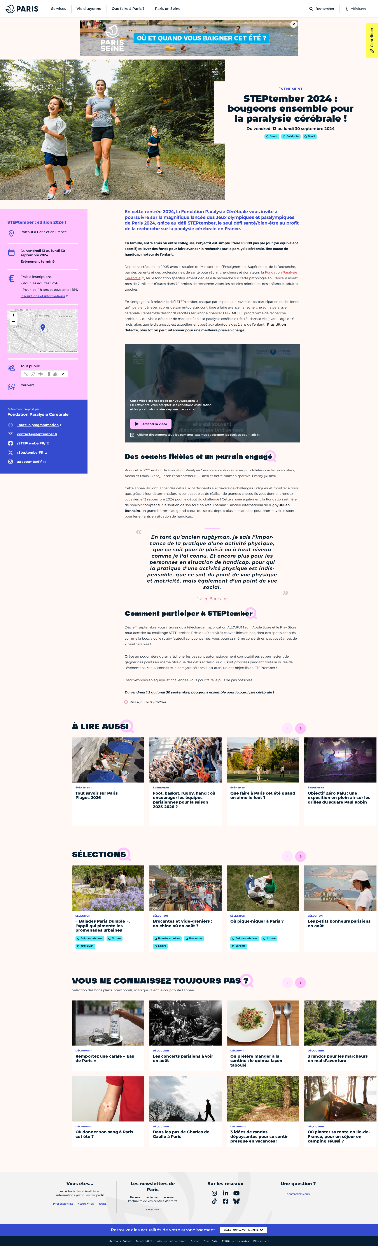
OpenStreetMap (62, 351)
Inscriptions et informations (43, 296)
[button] (42, 327)
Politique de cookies (235, 1241)
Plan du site (261, 1241)
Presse (195, 1241)
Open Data (211, 1241)
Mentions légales (120, 1241)
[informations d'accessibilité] (44, 374)
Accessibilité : (161, 1241)
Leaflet (43, 351)
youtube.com (185, 400)
